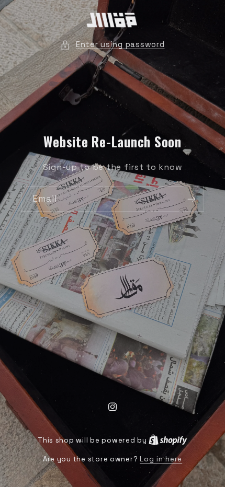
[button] (112, 45)
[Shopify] (168, 440)
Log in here (161, 459)
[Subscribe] (191, 199)
